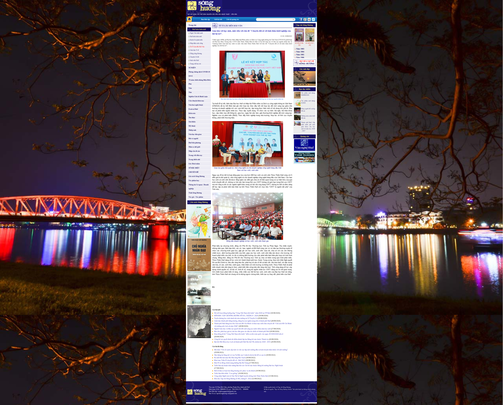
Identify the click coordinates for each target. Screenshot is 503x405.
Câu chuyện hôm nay (196, 101)
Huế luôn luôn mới (199, 29)
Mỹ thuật (192, 126)
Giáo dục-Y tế (194, 50)
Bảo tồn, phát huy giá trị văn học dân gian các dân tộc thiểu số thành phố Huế (241, 331)
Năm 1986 (300, 58)
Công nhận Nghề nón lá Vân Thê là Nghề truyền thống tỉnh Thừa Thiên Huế (241, 376)
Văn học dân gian (195, 134)
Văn (190, 88)
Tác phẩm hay (194, 180)
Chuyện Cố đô (194, 57)
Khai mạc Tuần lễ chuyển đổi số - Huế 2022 (229, 360)
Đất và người (193, 138)
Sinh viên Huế (194, 60)
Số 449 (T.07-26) (309, 44)
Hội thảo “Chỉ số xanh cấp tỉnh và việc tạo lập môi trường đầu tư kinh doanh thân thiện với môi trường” (251, 350)
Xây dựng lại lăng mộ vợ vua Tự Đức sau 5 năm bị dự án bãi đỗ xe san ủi (240, 355)
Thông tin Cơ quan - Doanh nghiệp (199, 187)
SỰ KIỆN (192, 68)
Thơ (190, 92)
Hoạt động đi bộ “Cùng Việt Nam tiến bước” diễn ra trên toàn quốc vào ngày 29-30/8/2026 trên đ (248, 334)
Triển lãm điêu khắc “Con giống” (226, 373)
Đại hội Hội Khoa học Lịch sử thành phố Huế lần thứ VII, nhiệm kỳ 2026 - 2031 (242, 342)
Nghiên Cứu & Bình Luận (198, 96)
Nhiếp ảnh (192, 130)
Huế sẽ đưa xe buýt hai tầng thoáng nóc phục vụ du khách (234, 371)
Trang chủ (192, 25)
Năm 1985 (300, 55)
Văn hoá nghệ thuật (196, 105)
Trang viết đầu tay (195, 155)
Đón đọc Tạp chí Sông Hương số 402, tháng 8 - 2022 (233, 379)
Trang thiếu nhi (194, 159)
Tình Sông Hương (195, 193)
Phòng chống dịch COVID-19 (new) (199, 74)
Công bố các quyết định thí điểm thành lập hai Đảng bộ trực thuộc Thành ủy (241, 339)
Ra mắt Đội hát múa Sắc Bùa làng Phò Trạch (229, 358)
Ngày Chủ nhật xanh (196, 33)
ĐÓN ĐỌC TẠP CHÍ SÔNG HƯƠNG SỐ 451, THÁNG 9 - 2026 (236, 316)
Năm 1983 (300, 49)
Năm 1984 (300, 52)
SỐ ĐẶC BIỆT (194, 168)
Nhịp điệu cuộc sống (196, 43)
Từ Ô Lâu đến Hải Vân (197, 47)
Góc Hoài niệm (194, 164)
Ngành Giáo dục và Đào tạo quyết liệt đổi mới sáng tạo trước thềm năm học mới (242, 329)
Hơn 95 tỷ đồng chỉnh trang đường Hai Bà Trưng (231, 363)
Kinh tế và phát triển (196, 40)
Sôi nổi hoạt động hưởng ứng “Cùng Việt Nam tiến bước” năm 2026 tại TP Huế (242, 313)
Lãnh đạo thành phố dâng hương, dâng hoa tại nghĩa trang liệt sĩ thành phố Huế (242, 321)
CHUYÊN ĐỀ (194, 172)
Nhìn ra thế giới (194, 147)
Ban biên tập (205, 19)
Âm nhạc (192, 117)
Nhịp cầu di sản (194, 151)
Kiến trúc (192, 113)
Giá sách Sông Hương (197, 176)
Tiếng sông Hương (196, 53)
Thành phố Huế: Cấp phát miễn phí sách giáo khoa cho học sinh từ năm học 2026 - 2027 (308, 127)
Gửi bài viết (218, 19)
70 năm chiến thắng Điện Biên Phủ (200, 82)
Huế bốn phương (195, 143)
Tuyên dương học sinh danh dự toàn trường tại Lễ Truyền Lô (235, 318)
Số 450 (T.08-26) (299, 44)
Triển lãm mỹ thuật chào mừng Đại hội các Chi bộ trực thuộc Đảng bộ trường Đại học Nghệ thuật (248, 365)
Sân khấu (192, 122)
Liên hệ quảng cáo (232, 19)
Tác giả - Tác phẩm (196, 197)
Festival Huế (193, 109)
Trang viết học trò (195, 64)
